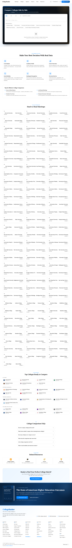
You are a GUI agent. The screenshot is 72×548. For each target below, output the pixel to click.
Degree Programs (17, 526)
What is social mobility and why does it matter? (27, 445)
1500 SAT (27, 524)
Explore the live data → (34, 497)
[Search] (51, 2)
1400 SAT (27, 526)
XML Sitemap (62, 526)
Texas (38, 526)
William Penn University (10, 27)
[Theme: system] (60, 2)
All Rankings (5, 524)
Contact (50, 526)
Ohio (38, 532)
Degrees (27, 1)
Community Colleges (7, 536)
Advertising (50, 534)
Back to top (65, 544)
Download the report (23, 497)
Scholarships (16, 529)
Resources (42, 1)
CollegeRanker (6, 1)
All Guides (27, 536)
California (39, 524)
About (49, 524)
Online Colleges (6, 529)
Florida (38, 529)
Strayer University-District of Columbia (43, 25)
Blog (60, 531)
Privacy (49, 536)
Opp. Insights (62, 537)
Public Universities (6, 534)
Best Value (5, 531)
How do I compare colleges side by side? (26, 427)
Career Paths (16, 527)
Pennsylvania (39, 531)
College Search (17, 531)
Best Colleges (5, 526)
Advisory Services (52, 527)
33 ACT (26, 531)
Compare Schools (17, 536)
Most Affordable (6, 532)
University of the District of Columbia (28, 25)
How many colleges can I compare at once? (27, 434)
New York (39, 527)
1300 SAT (27, 527)
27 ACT (26, 532)
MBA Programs (5, 527)
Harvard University (20, 27)
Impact (49, 529)
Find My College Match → (36, 478)
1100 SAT (27, 529)
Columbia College (9, 25)
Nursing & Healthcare (18, 534)
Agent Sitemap (63, 527)
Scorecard (62, 535)
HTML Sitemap (62, 524)
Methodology (50, 531)
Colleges (22, 1)
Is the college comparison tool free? (25, 442)
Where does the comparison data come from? (27, 438)
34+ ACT (27, 534)
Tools (37, 1)
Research (50, 532)
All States (39, 536)
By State (15, 524)
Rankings (16, 1)
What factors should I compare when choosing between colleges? (31, 431)
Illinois (38, 534)
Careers (32, 1)
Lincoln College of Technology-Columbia (32, 27)
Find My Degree (65, 1)
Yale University (17, 25)
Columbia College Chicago (56, 25)
